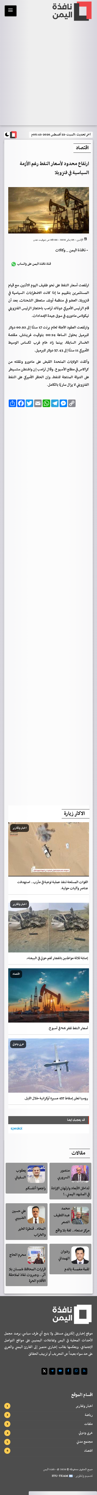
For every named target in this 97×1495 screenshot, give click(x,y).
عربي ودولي (86, 1433)
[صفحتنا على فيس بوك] (68, 1371)
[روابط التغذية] (84, 1371)
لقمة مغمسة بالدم (77, 1269)
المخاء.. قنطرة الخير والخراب (32, 1232)
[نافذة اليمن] (71, 11)
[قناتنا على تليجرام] (52, 1371)
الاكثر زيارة (74, 813)
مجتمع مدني (85, 1442)
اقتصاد (88, 1451)
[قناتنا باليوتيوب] (60, 1371)
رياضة (89, 1415)
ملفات (88, 1424)
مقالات (78, 1153)
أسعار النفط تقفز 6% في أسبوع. (68, 1028)
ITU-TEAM (60, 1476)
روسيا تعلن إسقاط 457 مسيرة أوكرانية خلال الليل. (56, 1098)
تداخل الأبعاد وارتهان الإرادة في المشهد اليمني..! (70, 1191)
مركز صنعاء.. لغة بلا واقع (72, 1230)
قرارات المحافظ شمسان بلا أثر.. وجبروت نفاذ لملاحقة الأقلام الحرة (27, 1275)
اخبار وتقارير (84, 1406)
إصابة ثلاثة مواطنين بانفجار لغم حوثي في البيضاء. (57, 958)
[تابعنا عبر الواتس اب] (76, 1371)
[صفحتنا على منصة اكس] (44, 1371)
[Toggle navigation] (10, 11)
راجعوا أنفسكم (36, 1188)
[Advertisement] (48, 605)
